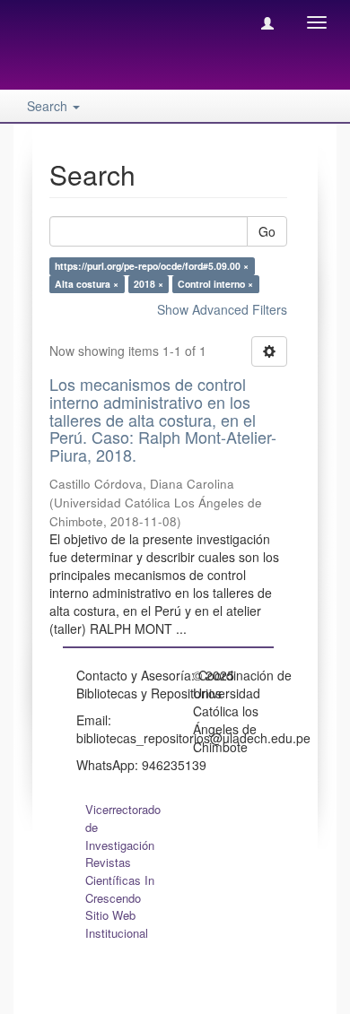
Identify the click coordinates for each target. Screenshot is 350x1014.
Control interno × (215, 283)
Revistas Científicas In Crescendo (119, 880)
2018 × (148, 283)
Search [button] (49, 106)
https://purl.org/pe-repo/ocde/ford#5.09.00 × (152, 266)
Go (267, 231)
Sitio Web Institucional (116, 923)
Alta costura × (86, 283)
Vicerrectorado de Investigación (123, 827)
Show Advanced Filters (222, 309)
